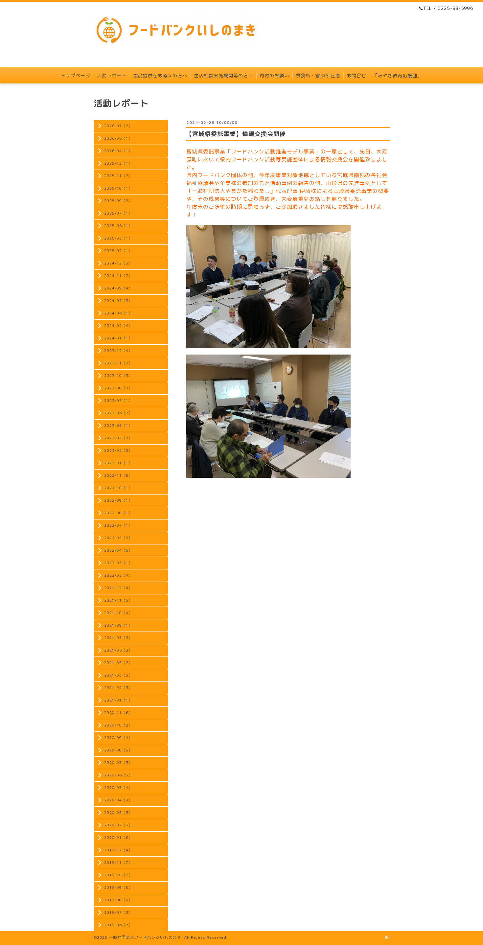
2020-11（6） (118, 712)
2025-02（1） (118, 250)
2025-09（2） (118, 200)
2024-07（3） (118, 300)
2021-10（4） (118, 612)
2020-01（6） (118, 837)
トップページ (75, 75)
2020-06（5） (118, 775)
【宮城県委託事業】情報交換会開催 (236, 134)
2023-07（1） (118, 400)
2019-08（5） (118, 900)
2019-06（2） (118, 925)
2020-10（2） (118, 725)
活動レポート (111, 75)
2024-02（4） (118, 325)
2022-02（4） (118, 575)
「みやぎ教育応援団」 (397, 75)
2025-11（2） (118, 175)
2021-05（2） (118, 662)
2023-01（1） (118, 463)
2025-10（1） (118, 188)
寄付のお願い (274, 75)
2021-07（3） (118, 637)
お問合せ (356, 75)
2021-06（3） (118, 650)
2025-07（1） (118, 213)
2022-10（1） (118, 488)
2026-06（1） (118, 138)
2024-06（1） (118, 313)
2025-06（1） (118, 225)
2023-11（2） (118, 363)
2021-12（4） (118, 587)
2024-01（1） (118, 338)
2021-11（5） (118, 600)
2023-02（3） (118, 450)
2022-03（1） (118, 562)
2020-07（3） (118, 762)
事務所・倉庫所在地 (318, 75)
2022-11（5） (118, 475)
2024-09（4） (118, 288)
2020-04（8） (118, 800)
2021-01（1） (118, 700)
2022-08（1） (118, 513)
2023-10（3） (118, 375)
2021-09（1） (118, 625)
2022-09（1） (118, 500)
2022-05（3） (118, 538)
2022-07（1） (118, 525)
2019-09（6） (118, 887)
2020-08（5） (118, 750)
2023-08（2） (118, 388)
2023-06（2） (118, 413)
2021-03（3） (118, 675)
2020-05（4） (118, 787)
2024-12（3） (118, 263)
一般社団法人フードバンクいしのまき (145, 937)
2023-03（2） (118, 438)
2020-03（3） (118, 812)
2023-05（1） (118, 425)
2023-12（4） (118, 350)
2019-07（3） (118, 912)
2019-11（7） (118, 862)
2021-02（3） (118, 687)
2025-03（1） (118, 238)
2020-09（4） (118, 737)
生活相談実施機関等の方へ (223, 75)
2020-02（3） (118, 825)
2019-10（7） (118, 875)
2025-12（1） (118, 163)
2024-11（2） (118, 275)
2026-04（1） (118, 150)
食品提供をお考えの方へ (160, 75)
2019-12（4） (118, 850)
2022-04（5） (118, 550)
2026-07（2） (118, 125)
